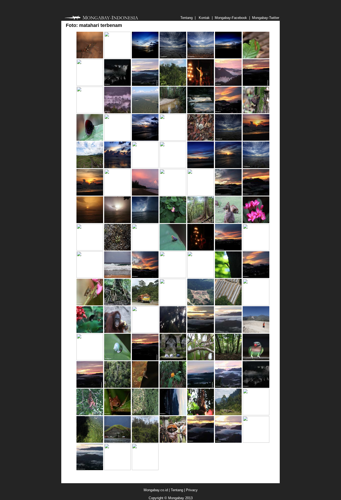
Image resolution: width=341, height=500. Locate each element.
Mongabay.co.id (156, 490)
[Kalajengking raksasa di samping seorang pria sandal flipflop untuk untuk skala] (89, 57)
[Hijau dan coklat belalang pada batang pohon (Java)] (89, 85)
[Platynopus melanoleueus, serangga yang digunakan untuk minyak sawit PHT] (89, 304)
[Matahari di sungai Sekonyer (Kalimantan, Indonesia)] (117, 194)
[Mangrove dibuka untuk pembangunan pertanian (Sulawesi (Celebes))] (256, 414)
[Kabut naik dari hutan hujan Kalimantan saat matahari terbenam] (228, 112)
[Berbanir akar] (117, 304)
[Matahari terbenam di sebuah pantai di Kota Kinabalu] (145, 57)
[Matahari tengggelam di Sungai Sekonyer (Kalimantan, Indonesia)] (173, 194)
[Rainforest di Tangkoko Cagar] (173, 85)
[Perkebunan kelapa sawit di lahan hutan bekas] (89, 167)
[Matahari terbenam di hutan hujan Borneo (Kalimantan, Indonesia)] (117, 57)
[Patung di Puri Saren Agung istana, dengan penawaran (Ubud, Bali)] (89, 112)
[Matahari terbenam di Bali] (173, 167)
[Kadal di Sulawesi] (145, 387)
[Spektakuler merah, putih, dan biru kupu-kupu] (89, 140)
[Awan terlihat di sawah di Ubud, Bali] (200, 112)
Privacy (192, 490)
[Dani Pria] (173, 441)
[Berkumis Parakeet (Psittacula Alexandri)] (256, 359)
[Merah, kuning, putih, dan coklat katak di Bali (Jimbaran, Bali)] (89, 277)
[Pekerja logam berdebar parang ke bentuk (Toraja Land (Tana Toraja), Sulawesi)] (200, 277)
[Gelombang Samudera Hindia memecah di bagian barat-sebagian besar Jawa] (117, 277)
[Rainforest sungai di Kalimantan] (173, 112)
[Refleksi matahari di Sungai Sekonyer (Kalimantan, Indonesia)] (145, 167)
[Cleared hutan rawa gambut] (145, 441)
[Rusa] (228, 222)
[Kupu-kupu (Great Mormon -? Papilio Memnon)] (89, 332)
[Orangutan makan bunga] (200, 414)
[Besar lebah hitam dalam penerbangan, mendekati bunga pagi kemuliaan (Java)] (117, 469)
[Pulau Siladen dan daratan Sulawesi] (145, 222)
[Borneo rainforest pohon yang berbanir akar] (200, 222)
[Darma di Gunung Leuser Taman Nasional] (228, 359)
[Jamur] (256, 112)
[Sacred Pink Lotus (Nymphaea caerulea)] (173, 222)
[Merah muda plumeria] (256, 222)
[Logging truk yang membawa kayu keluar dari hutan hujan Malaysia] (145, 304)
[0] (256, 304)
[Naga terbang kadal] (228, 277)
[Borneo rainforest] (117, 387)
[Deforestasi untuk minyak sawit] (200, 304)
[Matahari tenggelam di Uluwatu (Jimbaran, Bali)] (145, 469)
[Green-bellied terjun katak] (117, 249)
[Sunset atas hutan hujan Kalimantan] (256, 85)
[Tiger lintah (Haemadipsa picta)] (256, 57)
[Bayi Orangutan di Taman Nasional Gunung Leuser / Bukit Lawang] (89, 414)
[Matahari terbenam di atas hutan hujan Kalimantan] (117, 85)
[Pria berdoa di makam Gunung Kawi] (173, 359)
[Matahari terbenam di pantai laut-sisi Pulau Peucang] (173, 57)
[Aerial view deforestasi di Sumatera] (173, 332)
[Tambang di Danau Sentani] (117, 441)
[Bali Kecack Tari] (200, 85)
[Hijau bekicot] (117, 359)
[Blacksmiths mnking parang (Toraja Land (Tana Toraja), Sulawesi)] (89, 249)
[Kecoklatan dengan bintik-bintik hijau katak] (117, 414)
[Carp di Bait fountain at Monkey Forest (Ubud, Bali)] (117, 140)
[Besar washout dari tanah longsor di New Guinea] (256, 332)
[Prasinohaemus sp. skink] (200, 359)
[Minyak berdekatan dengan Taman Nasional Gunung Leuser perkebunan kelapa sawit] (228, 414)
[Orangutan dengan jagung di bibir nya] (117, 332)
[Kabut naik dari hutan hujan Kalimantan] (256, 277)
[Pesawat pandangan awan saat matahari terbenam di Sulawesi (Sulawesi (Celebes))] (173, 140)
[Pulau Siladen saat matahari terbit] (89, 222)
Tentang (177, 490)
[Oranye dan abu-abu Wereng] (173, 249)
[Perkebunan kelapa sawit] (145, 112)
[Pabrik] (228, 304)
